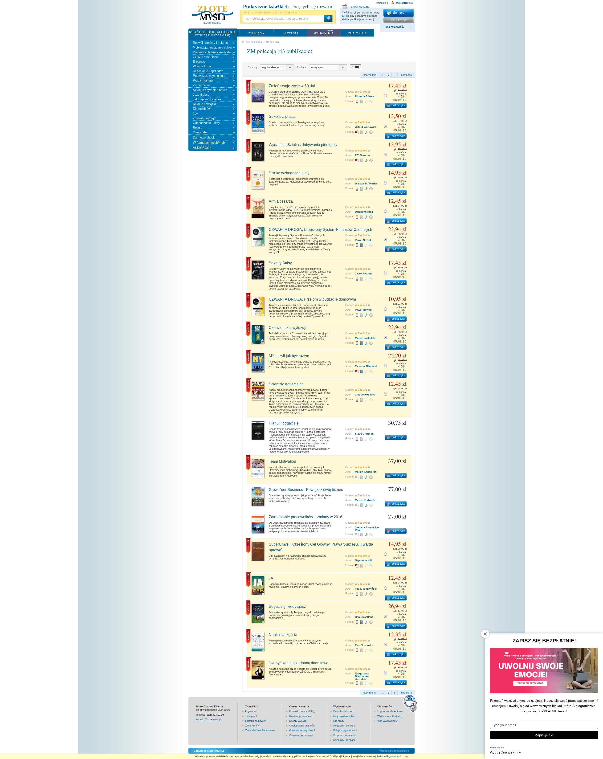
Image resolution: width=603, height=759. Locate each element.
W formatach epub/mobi (214, 142)
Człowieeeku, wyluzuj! (287, 328)
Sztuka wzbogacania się (289, 173)
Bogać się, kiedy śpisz (287, 606)
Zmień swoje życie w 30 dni (292, 86)
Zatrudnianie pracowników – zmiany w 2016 (305, 517)
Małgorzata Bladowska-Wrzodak (362, 676)
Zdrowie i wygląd (214, 118)
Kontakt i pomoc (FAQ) (302, 711)
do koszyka (398, 105)
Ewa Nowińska (364, 645)
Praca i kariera (214, 80)
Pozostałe (214, 132)
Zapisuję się (544, 735)
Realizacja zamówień (301, 716)
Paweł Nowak (363, 240)
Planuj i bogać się (284, 423)
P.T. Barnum (362, 155)
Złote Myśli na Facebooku (260, 730)
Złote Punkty (252, 725)
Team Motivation (282, 461)
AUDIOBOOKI (214, 148)
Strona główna (254, 42)
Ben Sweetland (364, 617)
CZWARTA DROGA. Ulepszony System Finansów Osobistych (320, 230)
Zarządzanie (214, 85)
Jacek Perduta (363, 273)
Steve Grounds (364, 433)
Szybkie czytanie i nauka (214, 90)
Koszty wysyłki (297, 720)
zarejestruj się (404, 2)
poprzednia (369, 74)
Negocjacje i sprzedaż (214, 71)
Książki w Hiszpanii (344, 740)
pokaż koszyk (399, 20)
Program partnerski (344, 735)
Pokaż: (302, 67)
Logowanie (251, 711)
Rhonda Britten (364, 96)
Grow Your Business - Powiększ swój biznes (306, 490)
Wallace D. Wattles (366, 183)
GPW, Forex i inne (214, 57)
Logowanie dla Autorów (390, 711)
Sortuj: (253, 67)
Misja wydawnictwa (344, 716)
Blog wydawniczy (387, 720)
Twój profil (251, 716)
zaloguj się (382, 2)
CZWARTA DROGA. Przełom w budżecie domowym (312, 299)
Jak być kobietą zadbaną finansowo (298, 663)
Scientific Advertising (286, 384)
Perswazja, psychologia (214, 76)
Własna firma (214, 66)
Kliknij (345, 15)
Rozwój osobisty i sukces (214, 43)
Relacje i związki (214, 104)
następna (406, 74)
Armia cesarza (281, 201)
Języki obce (214, 94)
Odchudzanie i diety (214, 123)
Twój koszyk (356, 5)
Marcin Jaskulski (365, 338)
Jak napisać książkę (214, 99)
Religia (214, 127)
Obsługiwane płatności (302, 725)
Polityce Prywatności (388, 756)
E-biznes (214, 61)
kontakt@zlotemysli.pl (208, 719)
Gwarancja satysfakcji (302, 730)
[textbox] (283, 18)
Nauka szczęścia (283, 635)
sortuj (355, 67)
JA (271, 578)
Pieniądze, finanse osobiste (214, 52)
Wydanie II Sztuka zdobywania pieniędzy (303, 145)
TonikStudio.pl (401, 750)
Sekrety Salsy (280, 263)
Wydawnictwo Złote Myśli (212, 15)
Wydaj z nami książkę (389, 716)
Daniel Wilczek (364, 211)
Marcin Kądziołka (365, 471)
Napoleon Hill (363, 560)
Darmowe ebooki (214, 137)
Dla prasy (338, 720)
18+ (214, 113)
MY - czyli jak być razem (289, 356)
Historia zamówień (255, 720)
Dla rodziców (214, 108)
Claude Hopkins (365, 394)
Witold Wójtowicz (366, 127)
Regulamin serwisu (344, 725)
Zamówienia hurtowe (301, 735)
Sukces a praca (282, 116)
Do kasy (398, 13)
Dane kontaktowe (343, 711)
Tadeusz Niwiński (366, 366)
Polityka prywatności (345, 730)
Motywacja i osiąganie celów (214, 47)
